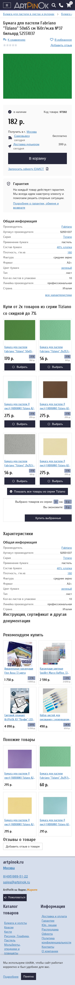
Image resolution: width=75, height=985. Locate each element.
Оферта (47, 933)
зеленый (66, 268)
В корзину (37, 158)
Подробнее (11, 976)
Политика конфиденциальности (56, 940)
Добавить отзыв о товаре (23, 846)
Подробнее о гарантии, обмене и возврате (36, 205)
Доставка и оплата (54, 916)
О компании (50, 951)
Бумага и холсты (15, 923)
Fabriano (66, 226)
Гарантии (48, 920)
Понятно (28, 976)
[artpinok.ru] (31, 5)
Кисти (8, 931)
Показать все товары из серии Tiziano (39, 491)
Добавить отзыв (61, 45)
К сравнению (16, 39)
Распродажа (50, 929)
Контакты (48, 946)
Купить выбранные (48, 518)
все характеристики (58, 295)
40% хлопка (64, 247)
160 (70, 252)
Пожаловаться (16, 897)
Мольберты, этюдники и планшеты (12, 948)
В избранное (63, 39)
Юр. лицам (49, 925)
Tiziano (67, 237)
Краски (9, 927)
